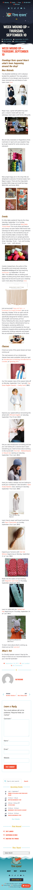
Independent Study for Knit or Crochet (17, 810)
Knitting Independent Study (14, 800)
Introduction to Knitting (12, 359)
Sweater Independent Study (14, 815)
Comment (8, 718)
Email (6, 749)
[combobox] (12, 781)
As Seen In (23, 871)
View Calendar (16, 819)
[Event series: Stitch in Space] (18, 803)
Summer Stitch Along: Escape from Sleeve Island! (17, 794)
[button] (16, 19)
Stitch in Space (11, 805)
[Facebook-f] (18, 8)
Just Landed (7, 41)
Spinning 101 (14, 361)
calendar (16, 647)
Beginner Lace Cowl (11, 581)
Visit (15, 871)
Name (6, 740)
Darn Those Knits (11, 522)
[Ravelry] (8, 8)
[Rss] (24, 8)
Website (6, 757)
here (11, 82)
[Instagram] (11, 8)
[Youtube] (21, 8)
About (9, 871)
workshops (5, 272)
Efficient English (14, 415)
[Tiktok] (15, 8)
